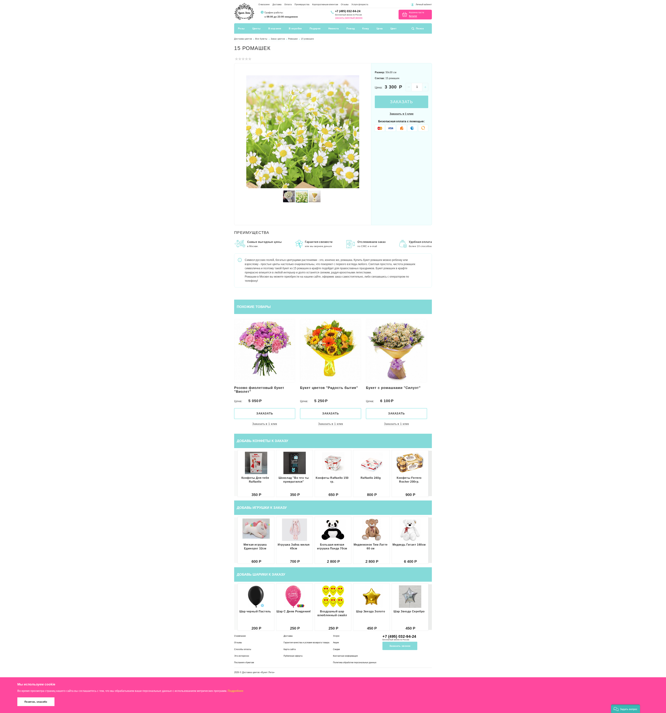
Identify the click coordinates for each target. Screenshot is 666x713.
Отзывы (345, 4)
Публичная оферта (293, 656)
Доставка (276, 4)
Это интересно (241, 656)
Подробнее (235, 690)
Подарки (315, 28)
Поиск (420, 28)
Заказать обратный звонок (348, 18)
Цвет (393, 28)
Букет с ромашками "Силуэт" (327, 388)
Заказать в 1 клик (401, 113)
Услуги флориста (359, 4)
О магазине (264, 4)
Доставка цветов (251, 672)
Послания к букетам (244, 662)
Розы (241, 28)
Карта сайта (290, 649)
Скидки (336, 649)
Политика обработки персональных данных (354, 662)
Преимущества (301, 4)
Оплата (288, 4)
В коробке (295, 28)
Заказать (401, 101)
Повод (350, 28)
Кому (365, 28)
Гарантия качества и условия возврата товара (306, 642)
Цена (380, 28)
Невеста (333, 28)
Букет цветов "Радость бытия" (263, 388)
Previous (241, 131)
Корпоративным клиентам (325, 4)
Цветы (256, 28)
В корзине (274, 28)
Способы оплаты (242, 649)
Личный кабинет (424, 4)
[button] (430, 473)
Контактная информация (345, 656)
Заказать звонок (399, 645)
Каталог (413, 16)
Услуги (336, 636)
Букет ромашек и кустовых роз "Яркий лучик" (395, 389)
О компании (240, 636)
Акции (336, 642)
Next (364, 131)
